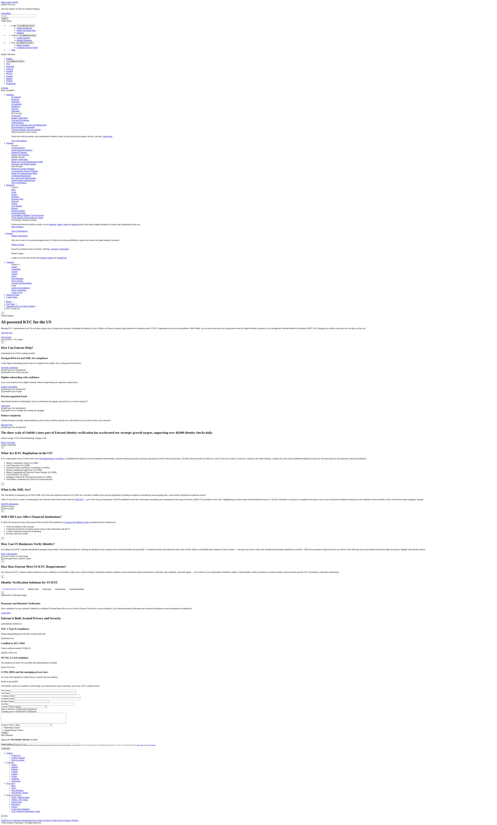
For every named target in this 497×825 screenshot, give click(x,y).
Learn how (5, 406)
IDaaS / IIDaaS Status (20, 797)
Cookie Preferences (87, 820)
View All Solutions (19, 141)
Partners (14, 769)
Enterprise (15, 102)
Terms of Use (16, 292)
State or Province (8, 709)
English (9, 59)
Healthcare (15, 106)
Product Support (18, 211)
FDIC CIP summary (9, 554)
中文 (8, 64)
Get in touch (6, 337)
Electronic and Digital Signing (23, 164)
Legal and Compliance (20, 288)
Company (10, 762)
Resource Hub (17, 199)
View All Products (18, 183)
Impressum (15, 781)
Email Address (7, 744)
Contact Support (23, 38)
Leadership (15, 269)
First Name (5, 690)
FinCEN (79, 499)
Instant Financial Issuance (21, 150)
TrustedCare (62, 258)
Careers (14, 271)
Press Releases (17, 278)
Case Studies (16, 206)
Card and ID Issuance (20, 120)
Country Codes (7, 725)
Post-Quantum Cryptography (23, 127)
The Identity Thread (19, 793)
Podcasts (15, 201)
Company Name (7, 698)
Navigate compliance (9, 367)
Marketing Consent (12, 727)
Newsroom (10, 783)
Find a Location (17, 760)
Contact (9, 753)
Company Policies (70, 820)
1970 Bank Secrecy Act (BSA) (51, 458)
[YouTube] (5, 818)
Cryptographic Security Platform (24, 171)
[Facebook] (2, 818)
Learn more (5, 613)
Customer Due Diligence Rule (76, 522)
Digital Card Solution (20, 155)
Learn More (6, 13)
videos (59, 224)
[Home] (4, 88)
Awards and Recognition (21, 283)
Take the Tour (6, 333)
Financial (15, 99)
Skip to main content (9, 2)
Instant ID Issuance (19, 152)
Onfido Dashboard (24, 28)
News (13, 276)
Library (14, 807)
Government (16, 104)
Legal (3, 820)
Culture (14, 274)
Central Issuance (18, 148)
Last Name (5, 693)
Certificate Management (21, 176)
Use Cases (10, 304)
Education (15, 111)
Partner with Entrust (19, 236)
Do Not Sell (100, 820)
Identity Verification (19, 118)
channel (54, 249)
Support (14, 767)
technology (64, 249)
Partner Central (46, 258)
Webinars (15, 197)
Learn (13, 192)
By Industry (16, 97)
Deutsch (9, 71)
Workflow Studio (33, 589)
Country (4, 707)
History (14, 267)
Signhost (20, 33)
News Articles (17, 281)
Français (9, 69)
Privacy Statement (18, 290)
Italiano (9, 78)
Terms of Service (44, 820)
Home (8, 301)
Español (9, 76)
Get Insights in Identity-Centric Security (27, 215)
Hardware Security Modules (22, 169)
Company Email (7, 696)
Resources (15, 804)
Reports (14, 208)
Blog (13, 50)
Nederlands (11, 83)
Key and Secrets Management (23, 178)
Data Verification (60, 589)
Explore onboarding (9, 387)
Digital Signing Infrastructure (23, 180)
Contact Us (16, 755)
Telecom (14, 109)
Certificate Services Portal (27, 47)
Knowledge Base (18, 213)
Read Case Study (8, 442)
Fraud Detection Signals (76, 589)
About (14, 765)
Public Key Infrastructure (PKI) (24, 173)
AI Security (16, 116)
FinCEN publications (9, 504)
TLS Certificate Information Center (25, 811)
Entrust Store (16, 802)
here (90, 745)
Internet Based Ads (29, 820)
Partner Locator (17, 244)
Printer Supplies (23, 45)
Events (14, 194)
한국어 (9, 73)
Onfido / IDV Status (19, 800)
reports (74, 224)
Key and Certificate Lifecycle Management (29, 125)
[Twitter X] (1, 818)
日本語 (9, 81)
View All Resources (19, 231)
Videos (14, 204)
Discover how (7, 425)
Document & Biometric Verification (13, 589)
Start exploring (17, 227)
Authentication (17, 123)
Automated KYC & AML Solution (20, 306)
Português (10, 66)
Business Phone (7, 701)
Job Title (4, 704)
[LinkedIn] (4, 818)
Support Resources (24, 40)
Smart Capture (46, 589)
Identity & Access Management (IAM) (27, 162)
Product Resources (13, 795)
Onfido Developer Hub (26, 30)
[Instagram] (3, 818)
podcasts (52, 224)
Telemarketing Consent (13, 730)
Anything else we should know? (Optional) (18, 711)
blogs (65, 224)
